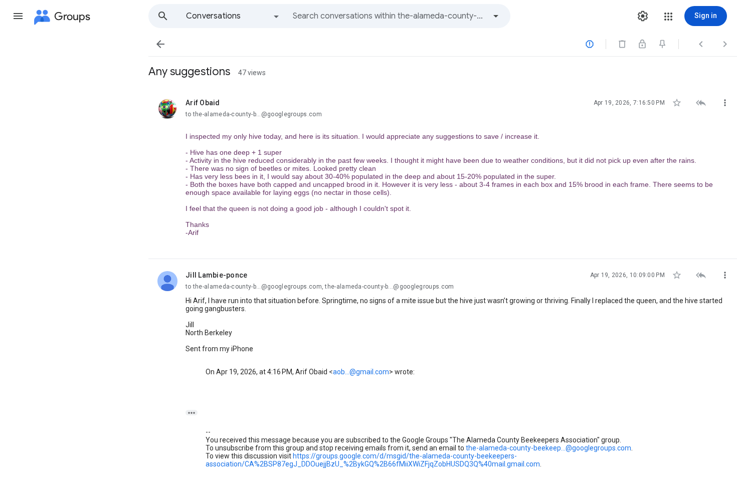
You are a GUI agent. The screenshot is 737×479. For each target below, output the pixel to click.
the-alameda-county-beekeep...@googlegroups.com (548, 448)
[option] (233, 16)
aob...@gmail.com (361, 372)
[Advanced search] (496, 16)
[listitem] (442, 173)
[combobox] (389, 16)
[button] (18, 16)
